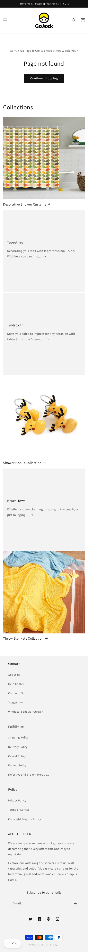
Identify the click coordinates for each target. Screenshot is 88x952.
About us (14, 675)
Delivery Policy (17, 747)
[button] (5, 20)
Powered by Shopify (51, 945)
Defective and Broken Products (28, 774)
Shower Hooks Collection (22, 463)
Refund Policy (17, 765)
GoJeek (38, 945)
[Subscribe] (75, 903)
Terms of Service (19, 809)
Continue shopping (44, 78)
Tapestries (15, 242)
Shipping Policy (18, 737)
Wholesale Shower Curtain (25, 711)
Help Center (16, 684)
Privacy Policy (17, 800)
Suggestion (15, 702)
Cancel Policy (17, 756)
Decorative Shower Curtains (24, 204)
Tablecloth (15, 325)
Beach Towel (17, 500)
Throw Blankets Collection (23, 638)
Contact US (15, 693)
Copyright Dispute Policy (24, 819)
